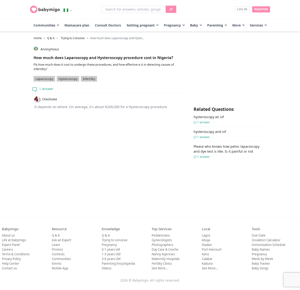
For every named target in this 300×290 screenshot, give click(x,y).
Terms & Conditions (16, 254)
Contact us (9, 268)
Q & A (51, 38)
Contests (58, 254)
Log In (242, 9)
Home (38, 38)
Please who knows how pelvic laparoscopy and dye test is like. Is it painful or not (226, 151)
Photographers (162, 245)
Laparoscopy (44, 79)
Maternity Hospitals (166, 259)
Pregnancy (172, 25)
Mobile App (60, 268)
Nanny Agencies (163, 254)
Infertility (89, 79)
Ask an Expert (61, 240)
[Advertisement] (110, 159)
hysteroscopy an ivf (209, 119)
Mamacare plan (76, 25)
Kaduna (207, 263)
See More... (160, 268)
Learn (56, 245)
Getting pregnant (141, 25)
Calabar (207, 259)
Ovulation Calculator (266, 240)
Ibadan (207, 245)
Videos (106, 268)
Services (256, 25)
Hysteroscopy (68, 79)
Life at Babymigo (14, 240)
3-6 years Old (111, 259)
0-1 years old (111, 249)
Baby (194, 25)
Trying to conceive (115, 240)
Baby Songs (260, 268)
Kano (205, 254)
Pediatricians (161, 235)
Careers (7, 249)
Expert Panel (11, 245)
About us (8, 235)
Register (261, 9)
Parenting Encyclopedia (118, 263)
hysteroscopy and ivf (210, 134)
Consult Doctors (108, 25)
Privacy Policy (11, 259)
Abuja (206, 240)
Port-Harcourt (211, 249)
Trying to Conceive (73, 38)
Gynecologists (162, 240)
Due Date (259, 235)
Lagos (206, 235)
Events (56, 263)
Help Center (10, 263)
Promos (57, 249)
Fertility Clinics (162, 263)
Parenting (215, 25)
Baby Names (261, 249)
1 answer (45, 89)
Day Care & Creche (165, 249)
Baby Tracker (261, 263)
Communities (44, 25)
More (236, 25)
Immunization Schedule (268, 245)
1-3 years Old (111, 254)
